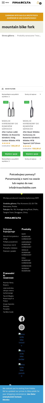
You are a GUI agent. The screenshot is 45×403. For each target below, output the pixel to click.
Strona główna (8, 35)
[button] (38, 3)
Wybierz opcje (11, 154)
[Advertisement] (22, 62)
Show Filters (10, 89)
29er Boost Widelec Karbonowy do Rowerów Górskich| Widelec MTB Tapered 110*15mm (31, 137)
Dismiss (6, 399)
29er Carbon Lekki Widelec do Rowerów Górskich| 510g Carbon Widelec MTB (11, 136)
